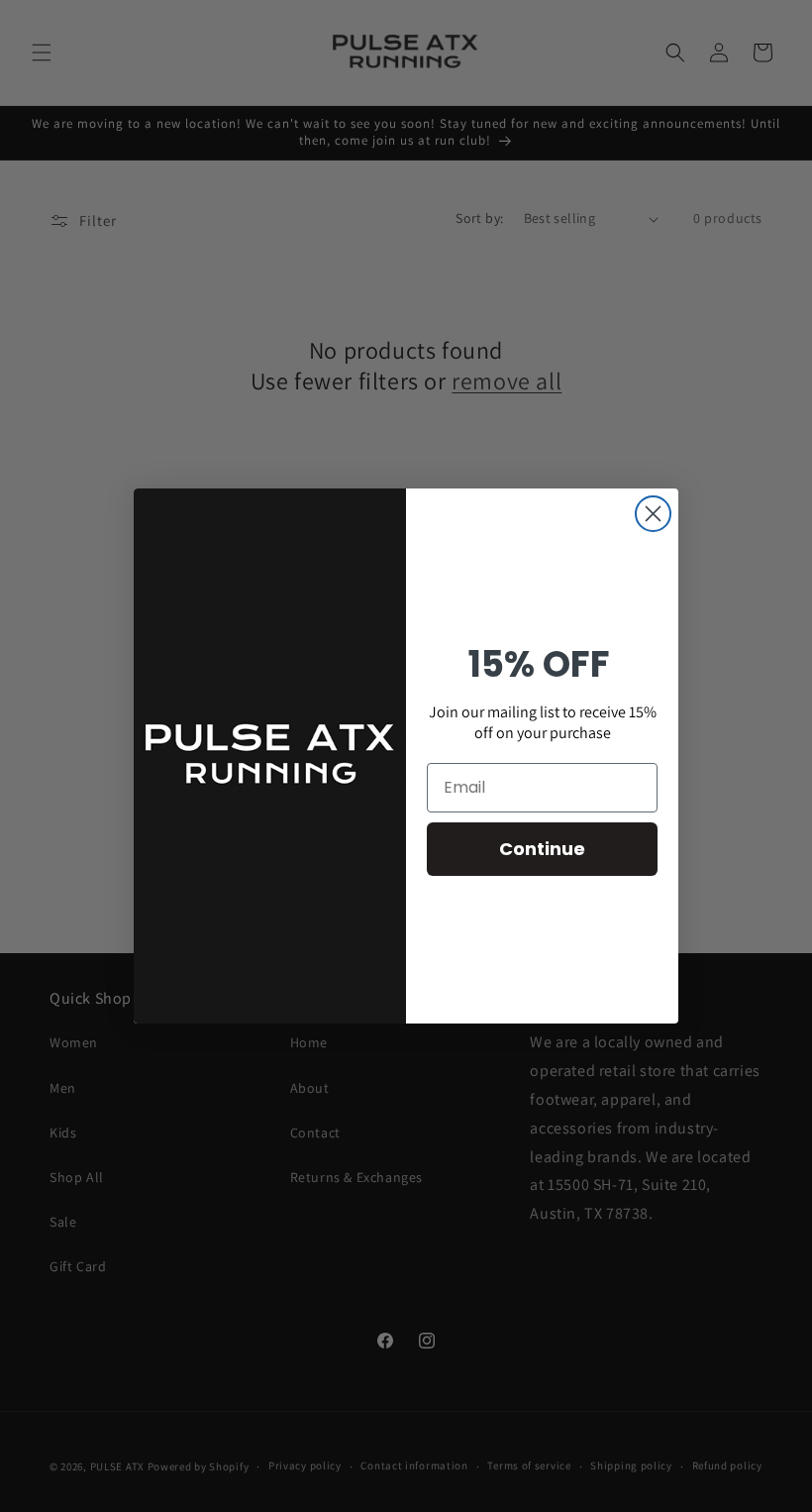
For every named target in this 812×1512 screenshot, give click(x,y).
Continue (542, 848)
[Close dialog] (653, 513)
